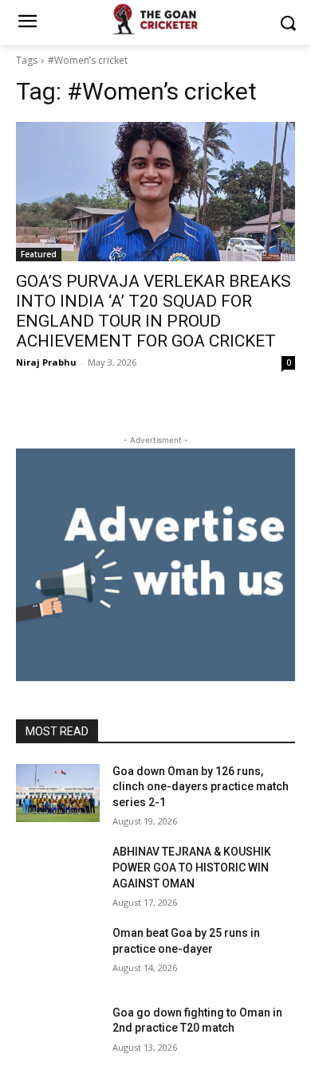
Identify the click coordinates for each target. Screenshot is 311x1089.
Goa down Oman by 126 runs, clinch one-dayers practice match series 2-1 (200, 787)
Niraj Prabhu (46, 362)
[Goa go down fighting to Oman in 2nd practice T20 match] (58, 1034)
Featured (39, 254)
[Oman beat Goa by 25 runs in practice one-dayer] (58, 955)
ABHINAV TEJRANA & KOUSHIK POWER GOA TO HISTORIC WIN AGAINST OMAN (191, 867)
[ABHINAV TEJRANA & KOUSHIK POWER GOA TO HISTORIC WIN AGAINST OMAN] (58, 873)
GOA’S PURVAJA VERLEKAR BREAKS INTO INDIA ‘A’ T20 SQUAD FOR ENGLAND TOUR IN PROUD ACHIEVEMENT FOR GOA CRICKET (153, 311)
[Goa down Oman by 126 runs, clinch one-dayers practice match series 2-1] (58, 793)
